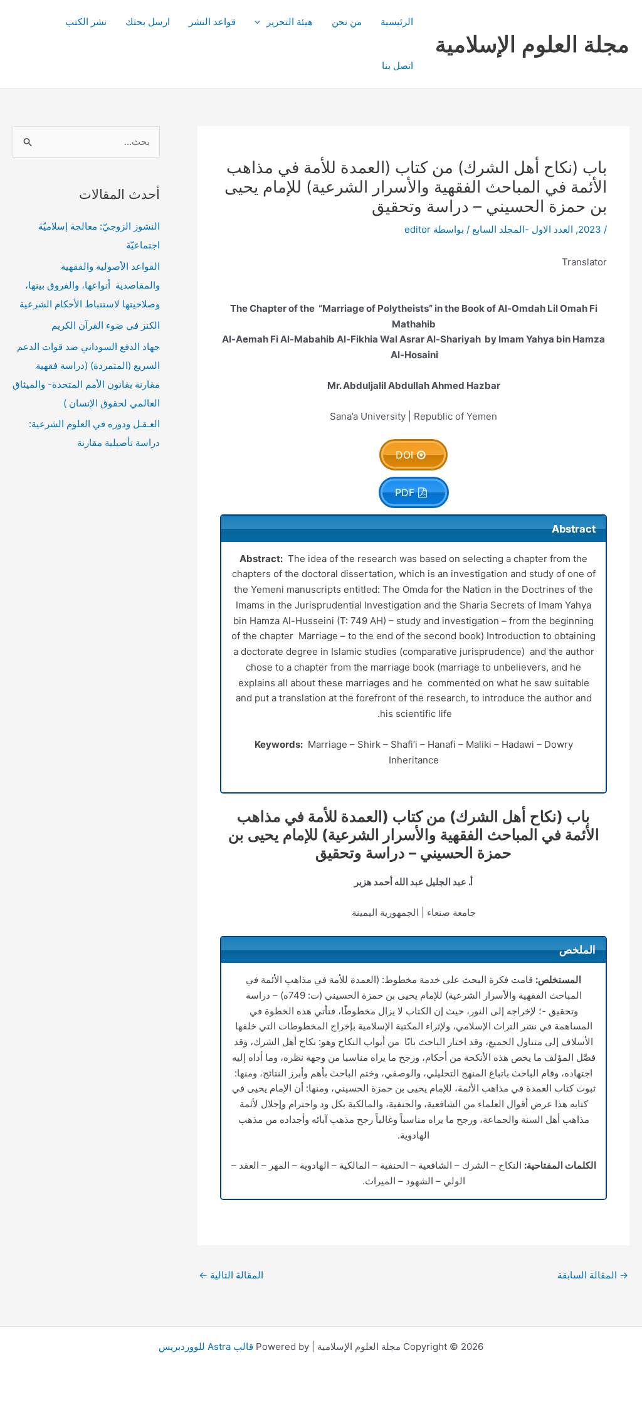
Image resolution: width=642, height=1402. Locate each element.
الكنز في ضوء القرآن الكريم (105, 325)
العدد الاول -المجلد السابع (522, 229)
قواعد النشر (212, 22)
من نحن (347, 22)
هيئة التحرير (289, 22)
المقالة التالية (231, 1275)
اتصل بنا (397, 66)
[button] (260, 22)
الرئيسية (397, 22)
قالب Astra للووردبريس (206, 1346)
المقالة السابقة (592, 1275)
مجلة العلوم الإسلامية (532, 44)
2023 (589, 229)
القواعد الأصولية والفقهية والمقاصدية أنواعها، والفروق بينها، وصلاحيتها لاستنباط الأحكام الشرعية (89, 285)
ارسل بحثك (147, 22)
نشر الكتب (86, 22)
